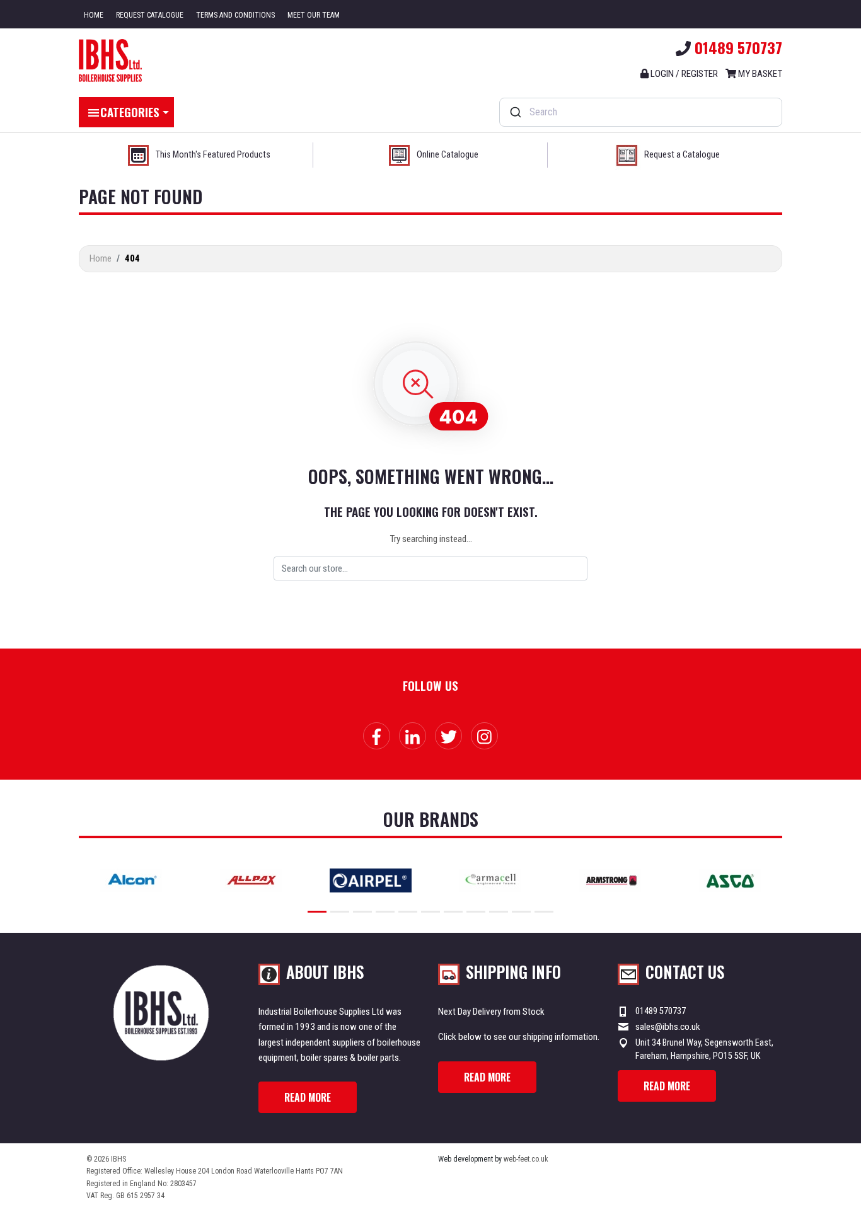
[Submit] (514, 112)
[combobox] (640, 112)
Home (93, 15)
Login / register (683, 73)
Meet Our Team (313, 15)
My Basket (759, 73)
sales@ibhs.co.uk (667, 1026)
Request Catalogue (149, 15)
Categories (129, 111)
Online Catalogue (447, 154)
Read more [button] (307, 1097)
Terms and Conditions (235, 15)
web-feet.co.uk (526, 1159)
